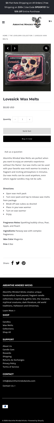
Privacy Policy (9, 363)
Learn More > (9, 310)
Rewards (7, 353)
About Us (7, 346)
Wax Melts (8, 325)
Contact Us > (9, 385)
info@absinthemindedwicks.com (19, 381)
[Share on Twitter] (18, 263)
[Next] (15, 48)
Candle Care (8, 349)
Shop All (7, 332)
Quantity (7, 119)
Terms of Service (11, 367)
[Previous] (8, 48)
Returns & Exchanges (13, 360)
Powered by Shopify (36, 421)
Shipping (7, 356)
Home (5, 36)
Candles (7, 322)
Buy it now (27, 139)
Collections (8, 328)
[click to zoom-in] (46, 48)
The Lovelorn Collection (21, 36)
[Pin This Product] (23, 263)
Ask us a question (13, 151)
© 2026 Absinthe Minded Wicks (14, 421)
